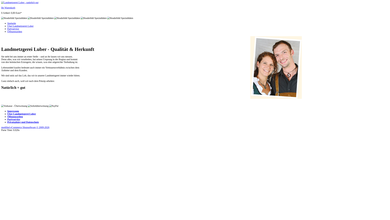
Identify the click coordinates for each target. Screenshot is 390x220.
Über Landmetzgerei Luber (20, 26)
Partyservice (13, 29)
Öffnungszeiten (14, 31)
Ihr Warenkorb (8, 7)
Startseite (11, 23)
